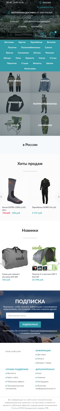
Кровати (30, 58)
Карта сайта (12, 378)
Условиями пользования (30, 333)
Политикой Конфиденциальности (43, 331)
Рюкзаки (49, 53)
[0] (52, 34)
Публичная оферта (15, 382)
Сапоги (48, 48)
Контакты (36, 27)
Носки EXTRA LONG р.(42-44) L (14, 208)
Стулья (24, 63)
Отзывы (22, 27)
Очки (18, 58)
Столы (53, 58)
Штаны (37, 53)
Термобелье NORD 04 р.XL (44, 207)
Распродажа (42, 382)
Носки (42, 58)
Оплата (40, 359)
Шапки (49, 63)
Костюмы (9, 42)
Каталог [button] (14, 22)
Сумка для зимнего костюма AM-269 (11, 275)
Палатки (12, 48)
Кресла (9, 53)
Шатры (7, 58)
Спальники (23, 53)
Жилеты (37, 63)
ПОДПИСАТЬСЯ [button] (30, 325)
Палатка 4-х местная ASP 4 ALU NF (44, 275)
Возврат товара (44, 363)
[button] (43, 34)
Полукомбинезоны (30, 48)
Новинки (41, 378)
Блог (39, 373)
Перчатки (12, 63)
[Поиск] (10, 34)
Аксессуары (30, 69)
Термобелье (36, 42)
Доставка (41, 355)
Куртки (22, 42)
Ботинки (51, 42)
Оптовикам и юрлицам (37, 22)
